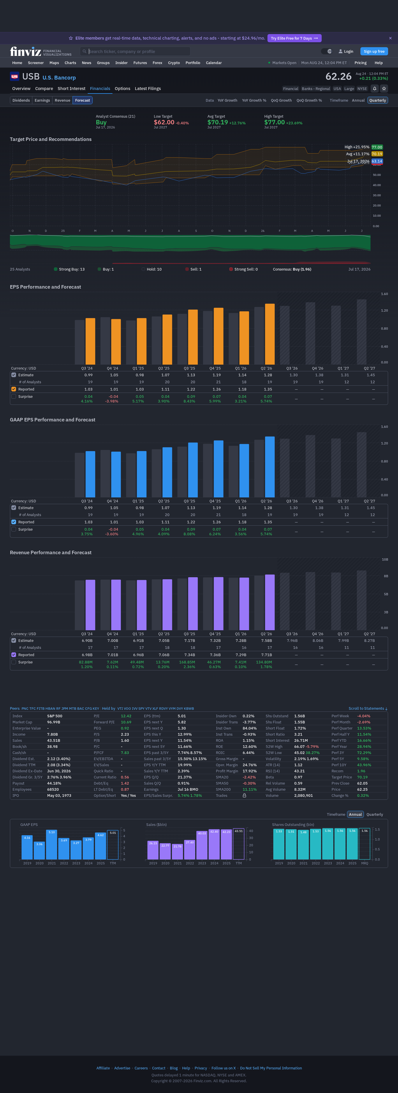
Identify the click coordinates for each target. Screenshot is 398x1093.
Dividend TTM (24, 764)
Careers (141, 1068)
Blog (174, 1068)
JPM (64, 708)
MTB (72, 708)
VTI (120, 708)
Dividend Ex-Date (27, 771)
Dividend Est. (24, 758)
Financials (100, 88)
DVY (180, 708)
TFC (32, 708)
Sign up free (374, 51)
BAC (80, 708)
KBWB (189, 708)
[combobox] (135, 51)
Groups (103, 62)
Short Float (275, 728)
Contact (158, 1068)
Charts (70, 62)
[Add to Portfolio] (384, 88)
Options (122, 88)
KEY (96, 708)
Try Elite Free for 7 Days (291, 38)
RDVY (163, 708)
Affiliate (103, 1068)
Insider (121, 62)
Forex (157, 62)
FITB (41, 708)
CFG (88, 708)
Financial (290, 88)
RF (58, 708)
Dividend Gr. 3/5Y (28, 777)
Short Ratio (275, 734)
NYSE (362, 88)
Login (348, 51)
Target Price (342, 777)
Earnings (151, 789)
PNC (25, 708)
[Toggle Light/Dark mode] (327, 51)
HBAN (50, 708)
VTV (148, 708)
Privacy (201, 1068)
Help (379, 62)
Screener (36, 62)
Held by (108, 708)
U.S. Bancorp (59, 77)
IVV (135, 708)
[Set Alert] (375, 88)
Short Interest (71, 88)
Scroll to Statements (366, 708)
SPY (141, 708)
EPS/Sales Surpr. (158, 795)
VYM (172, 708)
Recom (337, 771)
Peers (15, 708)
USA (337, 88)
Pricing (361, 62)
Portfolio (193, 62)
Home (17, 62)
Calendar (214, 62)
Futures (140, 62)
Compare (44, 88)
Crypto (174, 62)
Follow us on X (224, 1068)
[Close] (390, 38)
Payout (18, 783)
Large (349, 88)
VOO (127, 708)
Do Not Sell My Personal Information (271, 1068)
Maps (54, 62)
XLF (155, 708)
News (86, 62)
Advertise (122, 1068)
